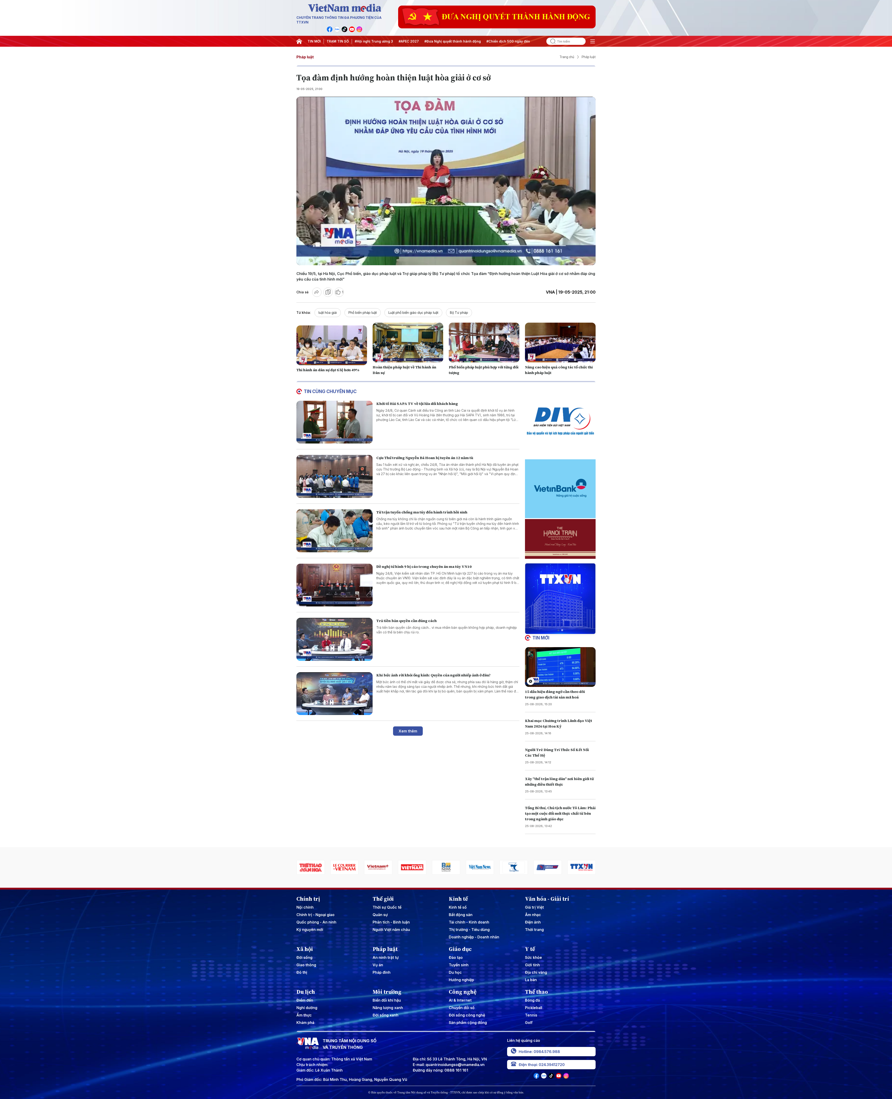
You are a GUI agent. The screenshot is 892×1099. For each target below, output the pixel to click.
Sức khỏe (533, 957)
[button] (558, 630)
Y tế (530, 949)
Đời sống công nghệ (467, 1015)
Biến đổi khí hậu (387, 1000)
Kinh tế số (458, 907)
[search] (551, 41)
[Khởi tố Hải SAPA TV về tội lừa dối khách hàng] (334, 422)
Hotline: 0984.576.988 (539, 1051)
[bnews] (378, 867)
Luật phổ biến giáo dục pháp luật (413, 312)
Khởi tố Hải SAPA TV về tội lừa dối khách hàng (417, 403)
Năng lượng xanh (388, 1007)
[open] (592, 41)
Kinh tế (458, 899)
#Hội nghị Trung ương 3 (374, 41)
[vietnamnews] (412, 867)
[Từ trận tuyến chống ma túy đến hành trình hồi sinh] (334, 530)
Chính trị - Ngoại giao (315, 914)
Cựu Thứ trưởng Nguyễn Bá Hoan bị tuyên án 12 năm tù (424, 457)
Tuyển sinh (459, 965)
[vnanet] (514, 867)
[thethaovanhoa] (581, 867)
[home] (299, 41)
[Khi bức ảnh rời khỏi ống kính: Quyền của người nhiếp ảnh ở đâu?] (334, 693)
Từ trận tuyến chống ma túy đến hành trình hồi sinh (421, 512)
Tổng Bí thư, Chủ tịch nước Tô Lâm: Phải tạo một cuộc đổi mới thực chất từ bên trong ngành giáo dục (560, 813)
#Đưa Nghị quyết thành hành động (452, 41)
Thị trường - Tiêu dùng (469, 929)
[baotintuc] (547, 867)
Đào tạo (456, 957)
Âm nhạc (533, 914)
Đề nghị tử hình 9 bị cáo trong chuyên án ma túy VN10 (424, 566)
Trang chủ (567, 57)
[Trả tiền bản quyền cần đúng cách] (334, 639)
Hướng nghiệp (461, 979)
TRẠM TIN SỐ (338, 41)
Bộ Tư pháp (459, 312)
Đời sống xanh (385, 1015)
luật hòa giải (327, 312)
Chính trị (308, 899)
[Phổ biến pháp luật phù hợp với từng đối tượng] (484, 342)
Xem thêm (408, 731)
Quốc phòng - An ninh (316, 922)
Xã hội (304, 949)
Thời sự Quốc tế (387, 907)
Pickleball (533, 1007)
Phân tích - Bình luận (391, 922)
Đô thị (301, 972)
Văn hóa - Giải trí (547, 899)
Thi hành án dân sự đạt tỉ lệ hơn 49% (327, 369)
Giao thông (306, 965)
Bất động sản (460, 914)
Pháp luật (305, 57)
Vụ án (378, 965)
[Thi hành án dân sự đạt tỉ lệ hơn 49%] (331, 345)
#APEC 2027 (409, 41)
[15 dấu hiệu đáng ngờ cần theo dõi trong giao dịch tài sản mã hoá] (560, 667)
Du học (455, 972)
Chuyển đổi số (462, 1007)
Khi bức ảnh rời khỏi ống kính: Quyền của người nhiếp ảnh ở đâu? (433, 675)
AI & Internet (460, 1000)
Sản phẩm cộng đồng (468, 1022)
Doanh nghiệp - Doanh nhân (474, 937)
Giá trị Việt (534, 907)
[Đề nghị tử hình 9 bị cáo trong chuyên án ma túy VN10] (334, 585)
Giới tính (532, 965)
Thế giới (383, 899)
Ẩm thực (304, 1015)
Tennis (531, 1015)
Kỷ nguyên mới (309, 929)
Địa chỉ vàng (536, 972)
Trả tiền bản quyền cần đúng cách (406, 620)
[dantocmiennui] (446, 867)
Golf (529, 1022)
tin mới (540, 638)
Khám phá (305, 1022)
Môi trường (387, 992)
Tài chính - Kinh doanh (469, 922)
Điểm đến (304, 1000)
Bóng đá (532, 1000)
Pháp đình (381, 972)
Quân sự (380, 914)
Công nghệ (462, 992)
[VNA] (329, 29)
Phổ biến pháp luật (362, 312)
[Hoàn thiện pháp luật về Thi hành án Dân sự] (408, 342)
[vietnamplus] (310, 867)
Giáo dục (460, 949)
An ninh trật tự (386, 957)
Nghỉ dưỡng (306, 1007)
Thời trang (534, 929)
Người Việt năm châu (391, 929)
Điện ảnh (533, 922)
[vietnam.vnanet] (344, 867)
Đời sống (304, 957)
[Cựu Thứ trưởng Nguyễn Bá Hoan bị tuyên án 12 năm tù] (334, 476)
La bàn (531, 979)
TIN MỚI (314, 41)
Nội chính (305, 907)
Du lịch (305, 992)
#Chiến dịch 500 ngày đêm (508, 41)
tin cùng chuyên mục (330, 391)
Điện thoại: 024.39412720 (542, 1064)
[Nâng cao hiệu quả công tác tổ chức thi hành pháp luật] (560, 342)
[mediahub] (480, 867)
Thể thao (536, 992)
